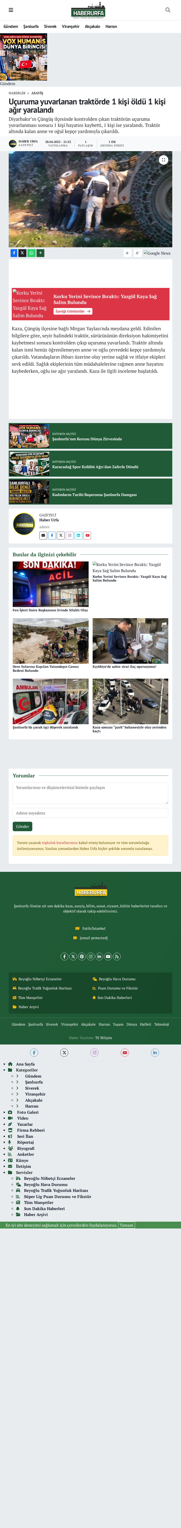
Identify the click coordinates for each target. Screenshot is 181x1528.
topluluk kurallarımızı (60, 842)
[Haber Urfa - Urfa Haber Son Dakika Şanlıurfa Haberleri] (88, 9)
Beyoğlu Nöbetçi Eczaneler (40, 979)
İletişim (23, 1166)
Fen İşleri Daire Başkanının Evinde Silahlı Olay (50, 610)
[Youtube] (87, 535)
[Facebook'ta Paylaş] (14, 253)
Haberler (17, 93)
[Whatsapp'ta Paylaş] (31, 253)
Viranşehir (70, 26)
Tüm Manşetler (30, 997)
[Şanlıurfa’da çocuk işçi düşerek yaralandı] (51, 701)
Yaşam (118, 1024)
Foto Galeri (27, 1112)
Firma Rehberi (30, 1130)
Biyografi (25, 1148)
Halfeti (145, 1024)
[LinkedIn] (99, 956)
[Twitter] (61, 535)
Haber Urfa (49, 519)
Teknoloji (161, 1024)
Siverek (50, 26)
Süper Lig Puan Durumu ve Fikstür (57, 1196)
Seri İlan (24, 1136)
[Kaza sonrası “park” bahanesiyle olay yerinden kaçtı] (131, 701)
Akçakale (92, 26)
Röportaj (25, 1142)
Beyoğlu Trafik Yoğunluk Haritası (45, 988)
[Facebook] (52, 535)
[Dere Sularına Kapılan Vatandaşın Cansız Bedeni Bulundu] (51, 640)
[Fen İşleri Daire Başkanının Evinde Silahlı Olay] (51, 583)
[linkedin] (155, 1053)
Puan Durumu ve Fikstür (118, 988)
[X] (73, 956)
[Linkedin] (78, 535)
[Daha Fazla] (40, 253)
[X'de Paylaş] (22, 253)
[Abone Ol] (157, 252)
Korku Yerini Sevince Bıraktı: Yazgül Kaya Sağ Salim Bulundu (130, 578)
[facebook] (34, 1053)
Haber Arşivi (29, 1007)
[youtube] (125, 1053)
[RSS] (117, 956)
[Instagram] (70, 535)
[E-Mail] (43, 535)
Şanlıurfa (31, 26)
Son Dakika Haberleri (115, 997)
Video (22, 1118)
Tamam (126, 1225)
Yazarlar (24, 1124)
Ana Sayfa (25, 1064)
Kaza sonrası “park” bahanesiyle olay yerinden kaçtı (129, 729)
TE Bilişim (103, 1038)
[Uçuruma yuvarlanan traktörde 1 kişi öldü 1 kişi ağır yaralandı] (91, 199)
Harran (111, 26)
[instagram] (94, 1053)
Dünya (132, 1024)
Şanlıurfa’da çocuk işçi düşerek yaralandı (45, 727)
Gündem (11, 26)
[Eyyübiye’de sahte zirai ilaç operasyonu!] (131, 640)
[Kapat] (178, 1225)
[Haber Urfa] (24, 523)
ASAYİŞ (37, 93)
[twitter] (64, 1053)
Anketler (25, 1154)
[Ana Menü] (11, 10)
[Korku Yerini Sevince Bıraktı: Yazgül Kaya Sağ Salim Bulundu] (131, 567)
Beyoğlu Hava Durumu (117, 979)
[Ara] (167, 10)
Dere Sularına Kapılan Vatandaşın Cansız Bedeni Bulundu (46, 668)
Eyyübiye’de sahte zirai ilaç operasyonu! (124, 666)
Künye (22, 1160)
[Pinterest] (82, 956)
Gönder (22, 826)
